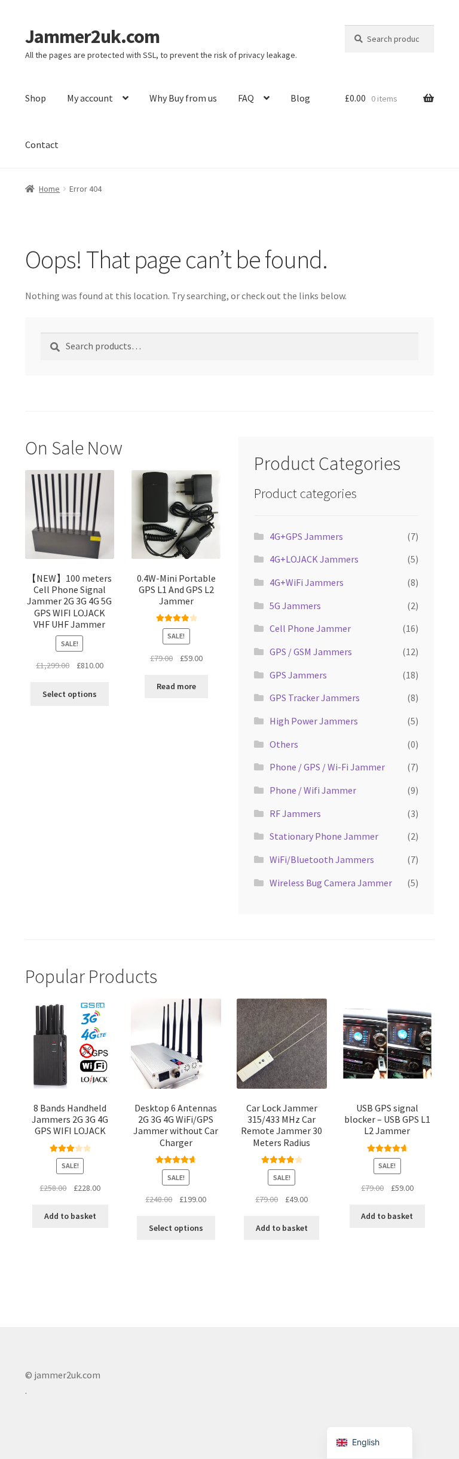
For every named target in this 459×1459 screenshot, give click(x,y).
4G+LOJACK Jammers (314, 559)
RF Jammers (295, 813)
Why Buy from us (183, 98)
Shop (35, 98)
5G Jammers (295, 606)
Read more (176, 686)
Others (284, 744)
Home (49, 188)
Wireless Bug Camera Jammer (331, 883)
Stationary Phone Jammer (324, 836)
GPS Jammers (298, 675)
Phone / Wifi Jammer (313, 790)
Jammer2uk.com (92, 36)
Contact (42, 144)
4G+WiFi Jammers (307, 582)
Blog (300, 98)
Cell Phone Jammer (310, 628)
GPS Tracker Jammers (315, 698)
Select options (69, 694)
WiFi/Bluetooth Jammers (322, 859)
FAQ (246, 98)
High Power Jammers (314, 721)
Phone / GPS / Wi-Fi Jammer (327, 767)
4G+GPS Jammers (306, 536)
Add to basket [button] (70, 1216)
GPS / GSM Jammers (311, 652)
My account (90, 98)
